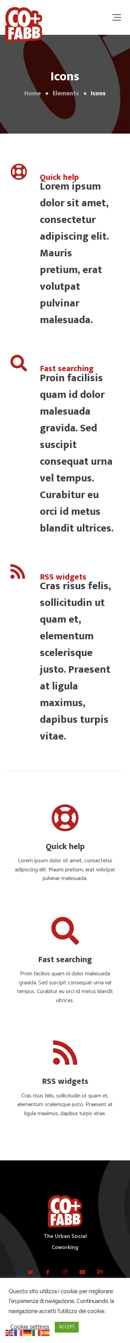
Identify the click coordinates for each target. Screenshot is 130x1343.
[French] (18, 1332)
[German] (27, 1332)
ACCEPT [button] (67, 1327)
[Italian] (36, 1332)
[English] (9, 1332)
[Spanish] (45, 1332)
